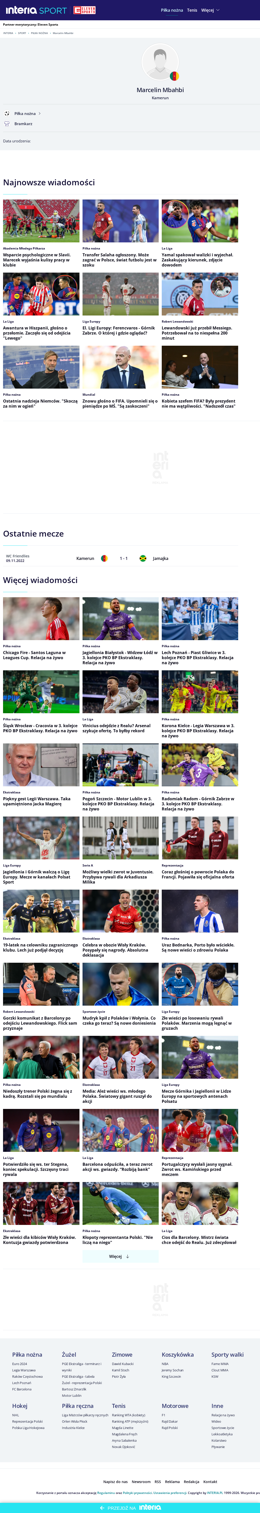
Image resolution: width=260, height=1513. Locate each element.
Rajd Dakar (170, 1421)
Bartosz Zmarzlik (74, 1389)
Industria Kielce (73, 1427)
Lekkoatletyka (222, 1434)
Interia (8, 33)
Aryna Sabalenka (124, 1440)
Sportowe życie (223, 1427)
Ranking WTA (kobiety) (128, 1415)
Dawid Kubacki (123, 1363)
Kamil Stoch (120, 1370)
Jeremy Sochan (173, 1370)
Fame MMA (220, 1363)
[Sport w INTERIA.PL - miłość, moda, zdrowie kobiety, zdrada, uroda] (53, 10)
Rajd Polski (170, 1427)
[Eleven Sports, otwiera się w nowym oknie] (84, 10)
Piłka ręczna (78, 1405)
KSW (215, 1376)
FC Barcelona (21, 1389)
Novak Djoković (123, 1446)
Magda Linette (122, 1427)
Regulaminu (106, 1493)
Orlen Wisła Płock (74, 1421)
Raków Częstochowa (27, 1376)
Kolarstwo (219, 1440)
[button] (172, 10)
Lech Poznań (21, 1383)
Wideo (216, 1421)
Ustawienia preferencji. (170, 1493)
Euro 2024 (19, 1363)
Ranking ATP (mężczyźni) (130, 1421)
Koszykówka (178, 1354)
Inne (217, 1405)
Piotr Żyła (119, 1376)
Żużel (69, 1354)
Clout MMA (220, 1370)
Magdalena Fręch (124, 1434)
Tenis (119, 1405)
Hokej (19, 1405)
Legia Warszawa (24, 1370)
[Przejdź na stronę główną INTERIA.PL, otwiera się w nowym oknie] (21, 10)
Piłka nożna (39, 33)
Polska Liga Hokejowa (28, 1427)
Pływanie (218, 1446)
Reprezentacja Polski (27, 1421)
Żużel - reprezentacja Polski (82, 1383)
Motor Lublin (71, 1395)
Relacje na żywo (223, 1415)
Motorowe (175, 1405)
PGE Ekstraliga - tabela (78, 1376)
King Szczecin (171, 1376)
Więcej (115, 1256)
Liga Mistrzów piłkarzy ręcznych (85, 1415)
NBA (165, 1363)
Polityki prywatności (137, 1493)
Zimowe (122, 1354)
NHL (15, 1415)
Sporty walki (228, 1354)
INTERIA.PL (215, 1493)
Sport (22, 33)
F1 (163, 1415)
